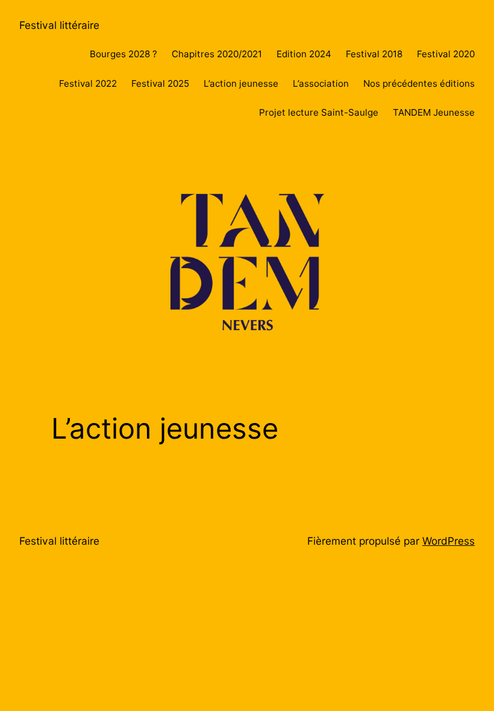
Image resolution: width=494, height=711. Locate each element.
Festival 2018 (374, 54)
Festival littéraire (59, 25)
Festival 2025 (160, 83)
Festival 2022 (88, 83)
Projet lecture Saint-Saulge (318, 112)
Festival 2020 (446, 54)
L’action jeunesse (241, 83)
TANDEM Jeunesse (434, 112)
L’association (321, 83)
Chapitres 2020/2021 (217, 54)
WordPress (448, 540)
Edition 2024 (304, 54)
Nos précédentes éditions (419, 83)
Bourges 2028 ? (123, 54)
